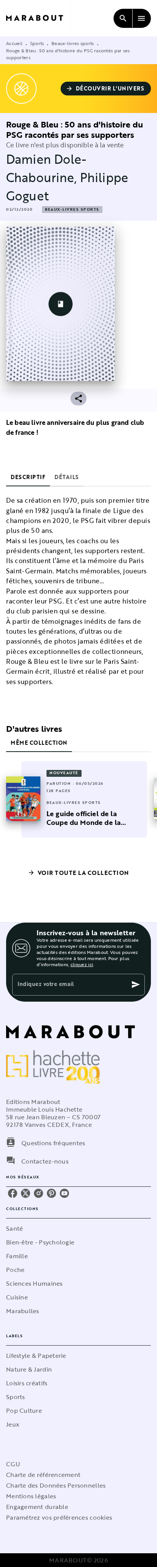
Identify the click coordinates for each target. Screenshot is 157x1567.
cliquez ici (81, 964)
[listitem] (12, 1193)
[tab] (28, 477)
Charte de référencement (43, 1474)
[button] (106, 88)
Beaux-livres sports (72, 43)
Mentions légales (31, 1496)
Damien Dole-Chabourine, (46, 168)
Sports (37, 43)
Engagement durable (37, 1506)
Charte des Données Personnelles (56, 1485)
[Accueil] (38, 18)
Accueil (14, 43)
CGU (13, 1464)
